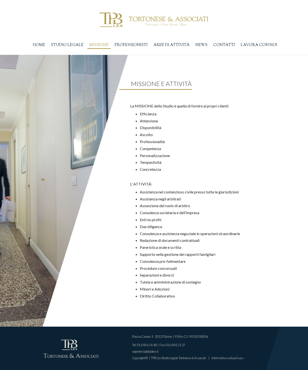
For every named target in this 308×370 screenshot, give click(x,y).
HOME (39, 45)
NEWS (201, 45)
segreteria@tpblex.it (145, 351)
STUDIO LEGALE (67, 45)
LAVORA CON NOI (259, 45)
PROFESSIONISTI (131, 45)
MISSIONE (99, 45)
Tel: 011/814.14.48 (144, 345)
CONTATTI (224, 45)
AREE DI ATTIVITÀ (171, 45)
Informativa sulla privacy (228, 358)
